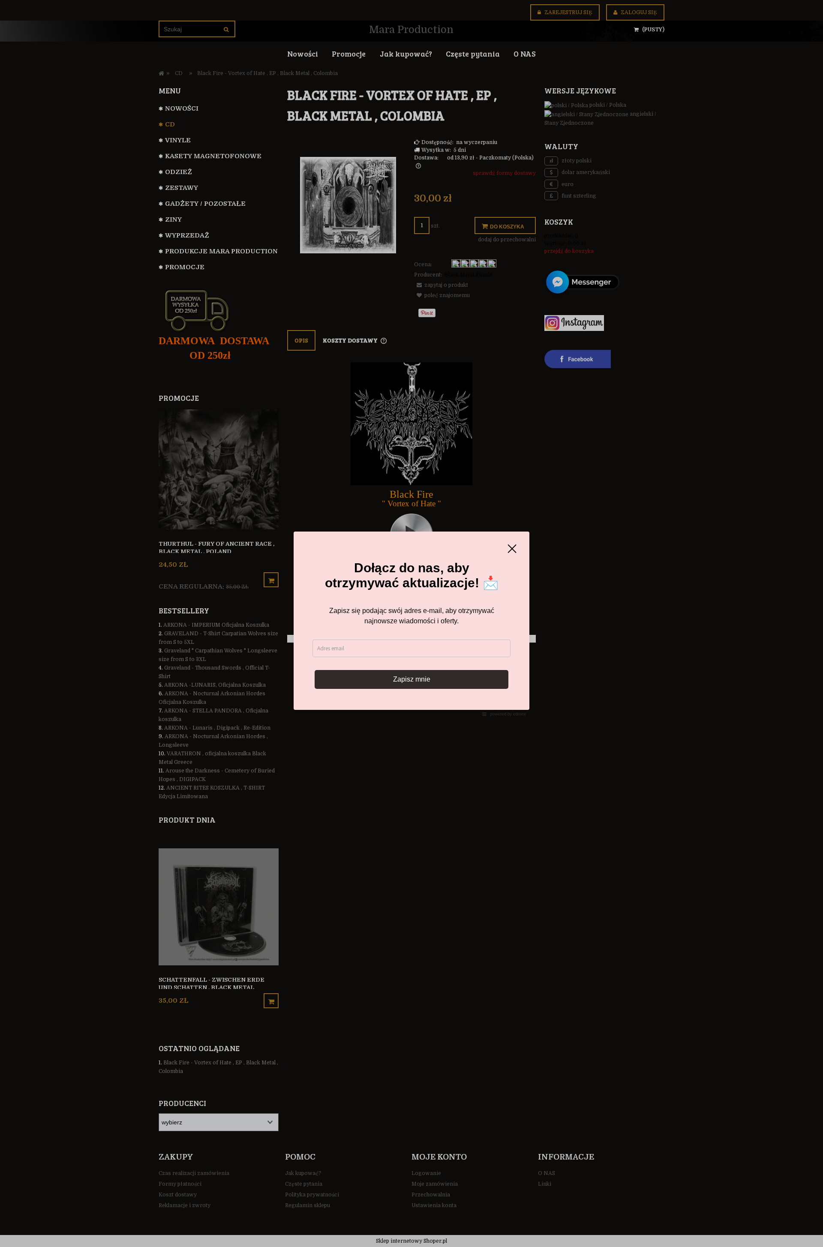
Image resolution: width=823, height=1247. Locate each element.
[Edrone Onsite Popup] (411, 623)
